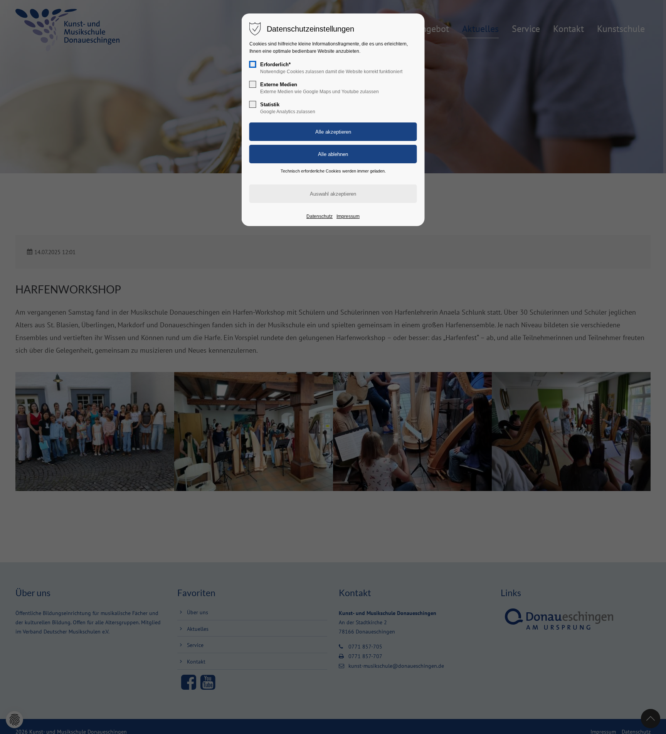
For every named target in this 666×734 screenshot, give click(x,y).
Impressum (348, 216)
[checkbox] (252, 64)
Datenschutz (319, 216)
